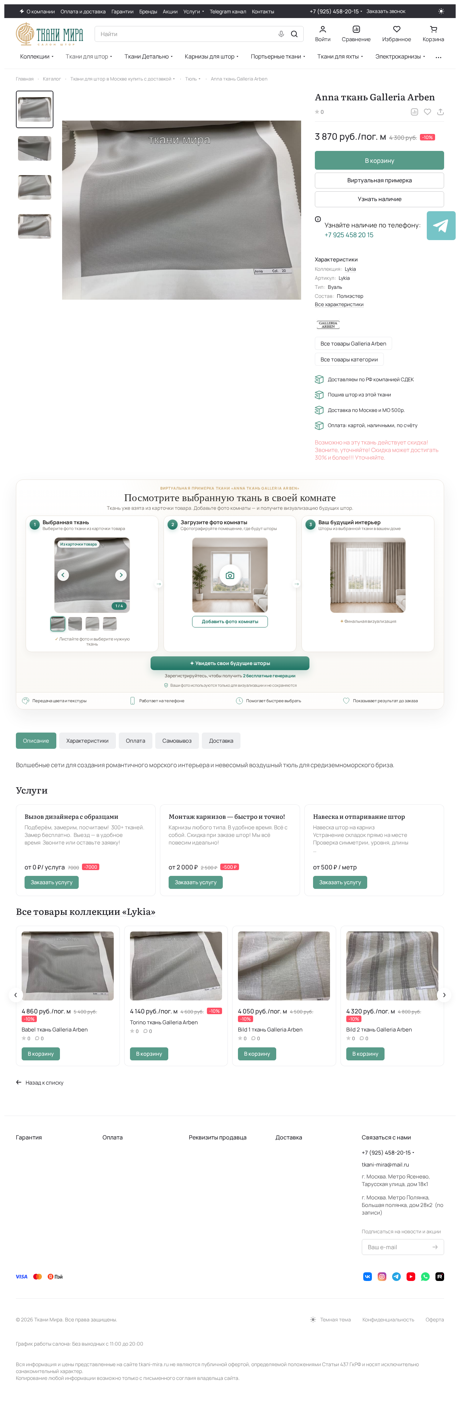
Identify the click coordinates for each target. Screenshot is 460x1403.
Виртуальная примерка (379, 180)
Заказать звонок (385, 11)
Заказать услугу (52, 882)
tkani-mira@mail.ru (385, 1164)
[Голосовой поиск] (281, 34)
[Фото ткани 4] (109, 623)
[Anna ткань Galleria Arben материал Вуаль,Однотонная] (181, 210)
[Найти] (294, 34)
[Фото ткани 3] (92, 623)
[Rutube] (439, 1276)
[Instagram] (382, 1276)
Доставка (221, 740)
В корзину (379, 160)
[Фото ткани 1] (57, 623)
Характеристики (87, 740)
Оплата (135, 740)
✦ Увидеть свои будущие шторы (230, 663)
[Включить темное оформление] (441, 11)
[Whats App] (425, 1276)
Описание (36, 740)
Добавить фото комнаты (230, 621)
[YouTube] (411, 1276)
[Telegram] (396, 1276)
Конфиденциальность (388, 1319)
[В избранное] (427, 112)
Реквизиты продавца (218, 1137)
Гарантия (29, 1137)
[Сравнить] (414, 112)
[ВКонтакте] (367, 1276)
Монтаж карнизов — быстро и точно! (227, 816)
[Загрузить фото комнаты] (230, 575)
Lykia (350, 268)
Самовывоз (177, 740)
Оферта (435, 1319)
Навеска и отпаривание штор (359, 816)
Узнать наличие (380, 199)
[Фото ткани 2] (75, 623)
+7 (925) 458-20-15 (334, 11)
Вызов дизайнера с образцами (71, 816)
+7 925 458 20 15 (349, 234)
